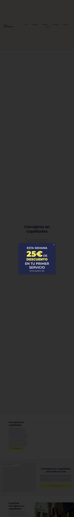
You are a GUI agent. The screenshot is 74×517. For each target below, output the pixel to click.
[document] (37, 258)
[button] (53, 244)
